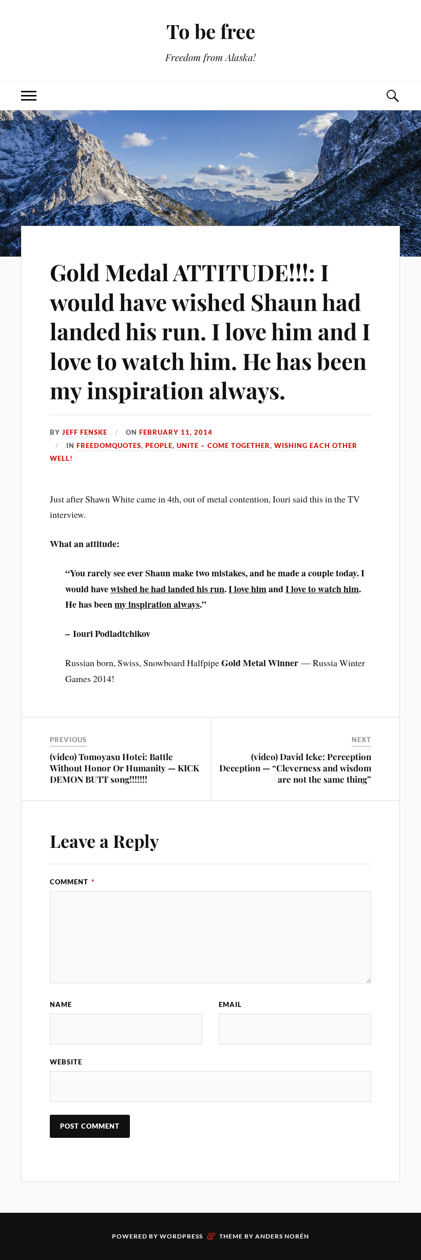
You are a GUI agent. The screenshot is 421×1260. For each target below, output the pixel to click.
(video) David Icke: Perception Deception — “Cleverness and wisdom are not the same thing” (295, 768)
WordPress (181, 1236)
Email (230, 1004)
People (159, 445)
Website (66, 1062)
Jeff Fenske (84, 432)
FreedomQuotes (108, 445)
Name (61, 1004)
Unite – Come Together (223, 445)
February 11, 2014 (176, 432)
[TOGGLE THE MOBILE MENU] (28, 96)
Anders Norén (282, 1236)
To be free (210, 31)
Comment (72, 882)
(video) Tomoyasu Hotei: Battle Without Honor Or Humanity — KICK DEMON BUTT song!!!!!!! (124, 768)
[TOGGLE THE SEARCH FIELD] (392, 96)
